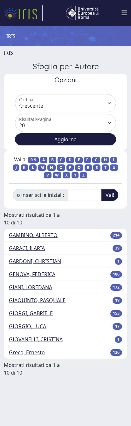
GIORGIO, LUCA (27, 326)
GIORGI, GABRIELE (31, 313)
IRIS (8, 52)
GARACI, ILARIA (27, 248)
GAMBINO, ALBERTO (33, 235)
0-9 (33, 160)
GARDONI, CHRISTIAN (35, 261)
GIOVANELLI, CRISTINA (36, 339)
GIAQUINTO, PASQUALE (37, 300)
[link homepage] (23, 13)
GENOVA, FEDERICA (32, 274)
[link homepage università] (82, 13)
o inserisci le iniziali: (40, 194)
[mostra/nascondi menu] (124, 13)
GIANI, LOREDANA (30, 287)
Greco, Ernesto (27, 352)
